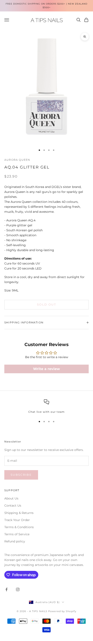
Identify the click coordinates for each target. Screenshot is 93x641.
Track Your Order (17, 520)
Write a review (46, 369)
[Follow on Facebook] (6, 589)
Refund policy (14, 541)
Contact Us (12, 505)
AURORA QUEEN (17, 159)
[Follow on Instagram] (18, 589)
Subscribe (21, 474)
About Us (11, 498)
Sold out (46, 304)
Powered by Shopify (62, 611)
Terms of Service (16, 534)
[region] (46, 406)
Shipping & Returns (19, 513)
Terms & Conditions (19, 527)
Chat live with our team (46, 411)
